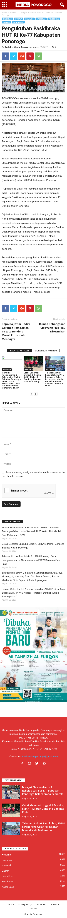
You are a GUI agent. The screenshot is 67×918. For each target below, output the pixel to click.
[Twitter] (37, 764)
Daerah (6, 22)
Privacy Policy (25, 904)
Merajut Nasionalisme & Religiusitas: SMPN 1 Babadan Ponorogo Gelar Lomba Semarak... (43, 790)
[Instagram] (30, 764)
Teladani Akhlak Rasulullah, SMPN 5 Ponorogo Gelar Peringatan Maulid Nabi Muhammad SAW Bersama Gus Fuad (54, 379)
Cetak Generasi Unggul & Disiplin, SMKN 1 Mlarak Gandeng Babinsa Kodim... (43, 809)
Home (4, 12)
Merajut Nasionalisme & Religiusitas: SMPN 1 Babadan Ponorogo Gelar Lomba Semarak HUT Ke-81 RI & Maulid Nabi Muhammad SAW (12, 380)
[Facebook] (23, 764)
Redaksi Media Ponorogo (18, 47)
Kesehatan (7, 881)
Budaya (18, 19)
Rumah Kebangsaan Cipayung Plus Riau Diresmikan (52, 327)
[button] (61, 5)
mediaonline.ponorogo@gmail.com (40, 756)
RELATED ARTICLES (19, 350)
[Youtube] (44, 764)
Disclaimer (41, 904)
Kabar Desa (8, 887)
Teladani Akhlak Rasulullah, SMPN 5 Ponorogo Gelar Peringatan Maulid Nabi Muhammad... (43, 827)
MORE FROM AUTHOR (46, 350)
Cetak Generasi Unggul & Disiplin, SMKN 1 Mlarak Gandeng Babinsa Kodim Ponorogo (32, 377)
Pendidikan (54, 19)
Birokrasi (13, 12)
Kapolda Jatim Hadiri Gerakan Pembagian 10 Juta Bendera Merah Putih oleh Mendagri (16, 331)
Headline (29, 19)
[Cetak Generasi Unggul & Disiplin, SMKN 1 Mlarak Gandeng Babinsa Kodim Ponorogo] (34, 363)
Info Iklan (54, 904)
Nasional (41, 19)
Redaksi (33, 908)
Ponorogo (18, 22)
